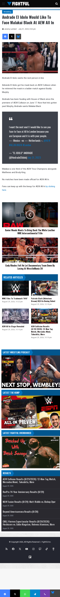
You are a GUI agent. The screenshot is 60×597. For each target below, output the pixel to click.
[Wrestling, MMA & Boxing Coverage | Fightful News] (18, 3)
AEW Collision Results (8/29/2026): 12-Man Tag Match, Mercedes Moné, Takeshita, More (42, 330)
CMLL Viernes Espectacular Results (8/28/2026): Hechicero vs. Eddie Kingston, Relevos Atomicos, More (29, 523)
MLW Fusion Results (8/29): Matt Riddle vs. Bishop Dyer (29, 501)
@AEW (47, 140)
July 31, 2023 (34, 157)
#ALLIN (12, 145)
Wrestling (7, 12)
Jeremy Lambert (10, 29)
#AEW (19, 145)
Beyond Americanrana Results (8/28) (20, 511)
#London (27, 145)
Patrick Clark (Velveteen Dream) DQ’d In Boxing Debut (43, 299)
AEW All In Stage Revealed (13, 326)
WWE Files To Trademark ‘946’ (15, 298)
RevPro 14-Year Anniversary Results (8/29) (23, 491)
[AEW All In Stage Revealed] (15, 316)
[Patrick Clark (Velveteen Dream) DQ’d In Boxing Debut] (44, 288)
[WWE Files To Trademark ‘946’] (15, 288)
